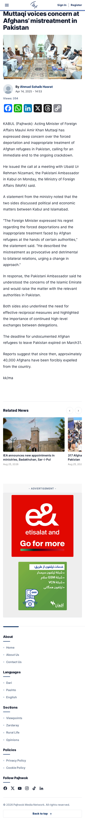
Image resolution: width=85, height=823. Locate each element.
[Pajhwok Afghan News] (34, 5)
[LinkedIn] (41, 788)
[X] (12, 788)
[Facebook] (5, 788)
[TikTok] (34, 788)
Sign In (61, 5)
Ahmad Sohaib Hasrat (36, 87)
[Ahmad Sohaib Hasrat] (8, 89)
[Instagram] (27, 788)
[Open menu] (7, 5)
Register (76, 5)
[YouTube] (20, 788)
